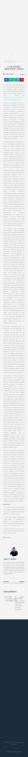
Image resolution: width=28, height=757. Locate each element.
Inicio (5, 61)
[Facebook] (4, 659)
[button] (6, 80)
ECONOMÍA (7, 537)
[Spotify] (11, 659)
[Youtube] (14, 659)
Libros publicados (10, 592)
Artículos (9, 61)
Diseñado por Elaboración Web (14, 752)
